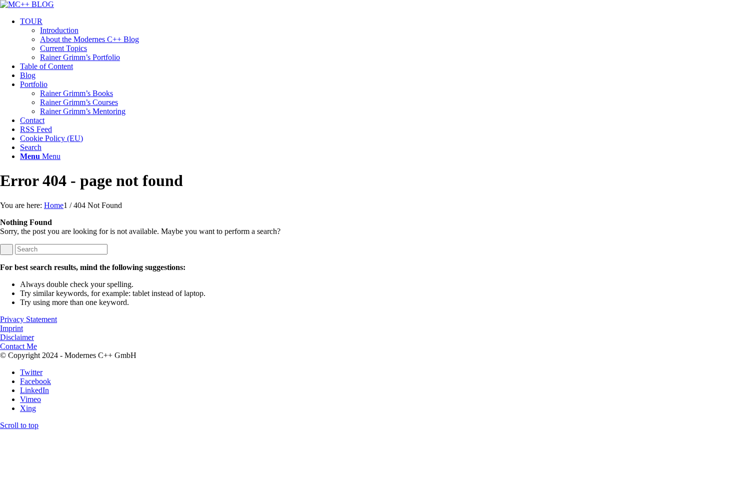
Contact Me (18, 346)
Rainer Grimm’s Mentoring (83, 111)
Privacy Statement (28, 319)
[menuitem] (377, 39)
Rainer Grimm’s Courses (79, 102)
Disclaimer (17, 337)
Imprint (11, 328)
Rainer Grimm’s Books (76, 93)
